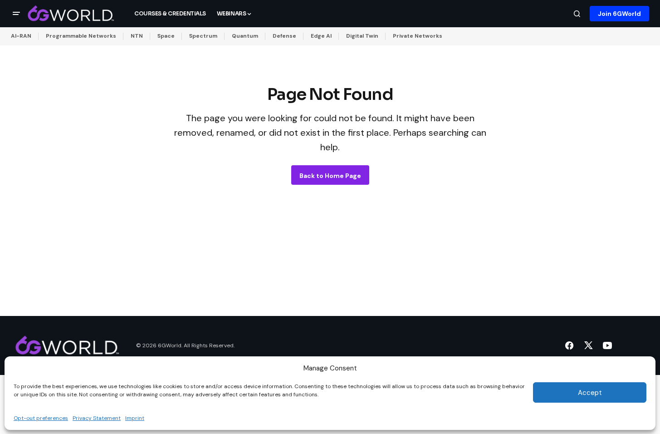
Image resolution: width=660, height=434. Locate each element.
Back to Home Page (330, 176)
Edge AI (321, 35)
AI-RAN (21, 35)
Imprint (134, 417)
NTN (137, 35)
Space (166, 35)
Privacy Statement (97, 417)
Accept (590, 392)
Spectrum (203, 35)
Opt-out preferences (41, 417)
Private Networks (417, 35)
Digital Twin (362, 35)
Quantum (245, 35)
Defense (284, 35)
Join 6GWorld (619, 14)
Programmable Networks (81, 35)
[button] (16, 13)
